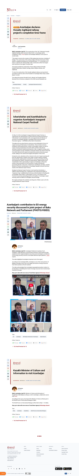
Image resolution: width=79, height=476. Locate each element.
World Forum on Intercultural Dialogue (38, 410)
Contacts (38, 452)
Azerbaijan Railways (17, 84)
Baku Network (43, 336)
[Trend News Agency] (10, 447)
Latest (25, 448)
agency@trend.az (10, 460)
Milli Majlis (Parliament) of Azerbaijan (30, 336)
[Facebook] (11, 469)
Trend (23, 54)
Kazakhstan (26, 410)
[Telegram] (19, 469)
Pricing (50, 448)
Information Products (53, 450)
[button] (8, 18)
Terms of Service (65, 448)
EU (13, 336)
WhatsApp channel (44, 272)
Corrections (38, 455)
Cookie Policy (64, 454)
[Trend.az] (11, 10)
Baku (14, 410)
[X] (14, 469)
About (37, 448)
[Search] (47, 10)
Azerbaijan (18, 336)
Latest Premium (27, 450)
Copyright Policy (65, 452)
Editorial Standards (40, 454)
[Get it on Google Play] (67, 468)
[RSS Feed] (25, 469)
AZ (68, 473)
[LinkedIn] (22, 469)
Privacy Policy (64, 450)
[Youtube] (17, 469)
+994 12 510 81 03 (10, 458)
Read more (20, 247)
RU (70, 473)
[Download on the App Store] (59, 468)
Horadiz (24, 84)
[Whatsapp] (8, 469)
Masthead (38, 450)
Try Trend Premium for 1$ (20, 94)
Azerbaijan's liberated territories (35, 84)
